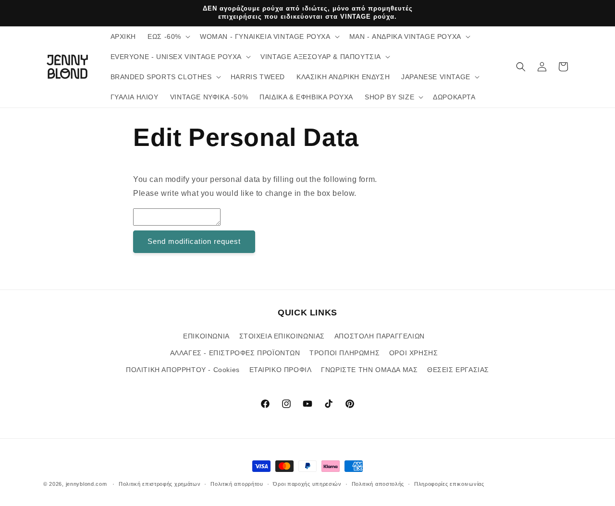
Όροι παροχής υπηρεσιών (307, 483)
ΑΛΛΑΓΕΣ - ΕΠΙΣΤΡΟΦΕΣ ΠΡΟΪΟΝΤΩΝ (235, 353)
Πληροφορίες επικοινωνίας (449, 483)
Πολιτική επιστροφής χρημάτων (160, 483)
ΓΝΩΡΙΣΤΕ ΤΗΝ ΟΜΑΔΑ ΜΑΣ (369, 369)
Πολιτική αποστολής (378, 483)
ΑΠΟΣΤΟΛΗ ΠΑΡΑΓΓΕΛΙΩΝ (379, 336)
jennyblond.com (86, 484)
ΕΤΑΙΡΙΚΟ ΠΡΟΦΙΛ (280, 369)
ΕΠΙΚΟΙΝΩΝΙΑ (206, 336)
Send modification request (194, 241)
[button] (168, 36)
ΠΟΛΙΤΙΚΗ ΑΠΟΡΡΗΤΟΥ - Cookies (183, 369)
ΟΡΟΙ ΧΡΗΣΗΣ (413, 353)
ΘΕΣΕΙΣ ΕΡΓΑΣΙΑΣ (458, 369)
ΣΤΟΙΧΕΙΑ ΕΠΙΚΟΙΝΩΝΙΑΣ (282, 336)
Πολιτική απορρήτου (236, 483)
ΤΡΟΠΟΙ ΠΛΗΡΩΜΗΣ (344, 353)
